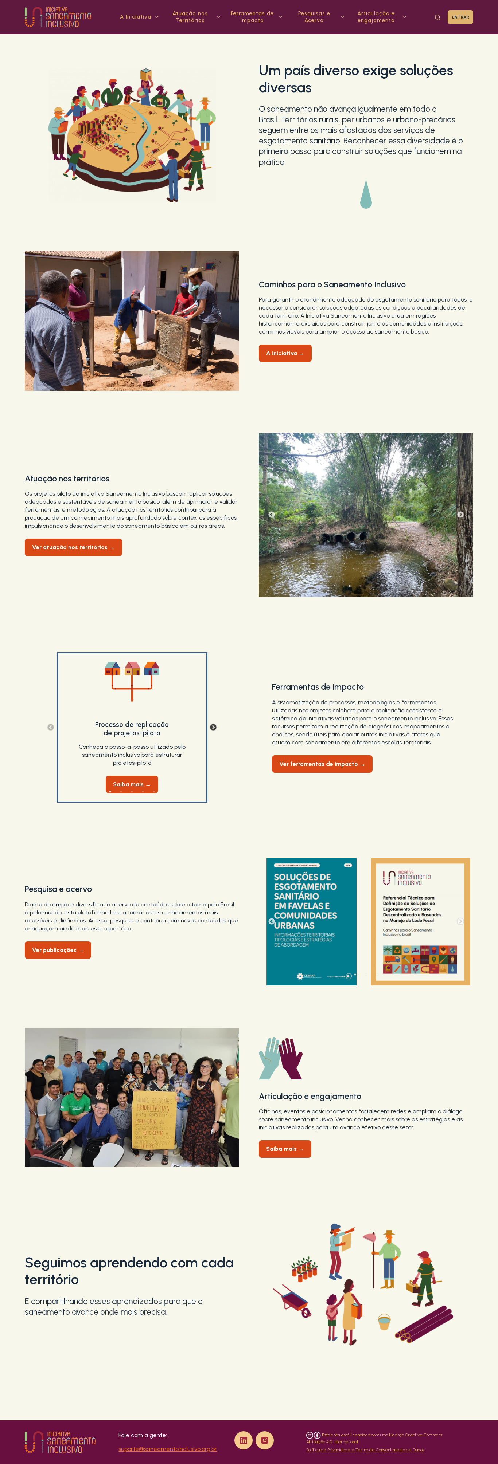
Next (460, 515)
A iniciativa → (285, 353)
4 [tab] (382, 586)
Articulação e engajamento (376, 17)
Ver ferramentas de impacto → (322, 763)
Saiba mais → (132, 784)
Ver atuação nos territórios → (73, 547)
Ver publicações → (58, 950)
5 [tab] (153, 791)
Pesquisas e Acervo (314, 17)
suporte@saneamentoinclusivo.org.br (167, 1448)
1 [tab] (349, 586)
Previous (271, 515)
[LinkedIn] (243, 1440)
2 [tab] (360, 586)
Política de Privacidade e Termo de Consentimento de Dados (365, 1449)
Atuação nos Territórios (190, 17)
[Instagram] (265, 1440)
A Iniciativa (135, 16)
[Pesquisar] (437, 17)
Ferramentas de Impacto (252, 17)
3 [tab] (371, 586)
